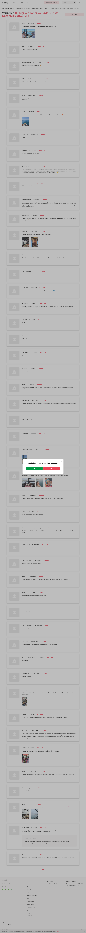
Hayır (51, 468)
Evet (34, 468)
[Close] (61, 461)
